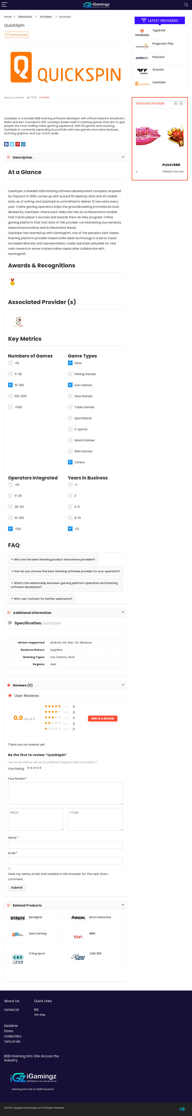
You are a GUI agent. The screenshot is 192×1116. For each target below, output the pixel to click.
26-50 (19, 507)
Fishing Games (85, 374)
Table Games (84, 407)
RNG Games (83, 451)
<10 (17, 363)
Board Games (84, 440)
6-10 (77, 518)
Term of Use (12, 1041)
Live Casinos (83, 385)
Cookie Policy (12, 1036)
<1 (75, 485)
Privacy (9, 1031)
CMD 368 (95, 953)
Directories (25, 17)
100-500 (21, 396)
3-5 (77, 507)
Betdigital (35, 917)
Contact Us (11, 1009)
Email (12, 853)
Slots (78, 363)
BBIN (92, 933)
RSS (36, 1009)
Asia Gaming (37, 933)
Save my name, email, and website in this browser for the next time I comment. (58, 876)
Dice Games (83, 396)
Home (8, 17)
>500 (18, 407)
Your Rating (16, 769)
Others (79, 462)
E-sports (80, 429)
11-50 (18, 374)
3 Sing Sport (37, 953)
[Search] (186, 5)
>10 (76, 529)
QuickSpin (159, 82)
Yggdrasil (158, 30)
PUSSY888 (145, 165)
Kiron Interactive (100, 917)
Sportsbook (83, 418)
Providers (46, 17)
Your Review (17, 779)
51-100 (19, 385)
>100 (18, 529)
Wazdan (158, 69)
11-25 (18, 496)
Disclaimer (11, 1025)
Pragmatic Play (162, 43)
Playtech (158, 57)
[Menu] (4, 5)
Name (13, 838)
